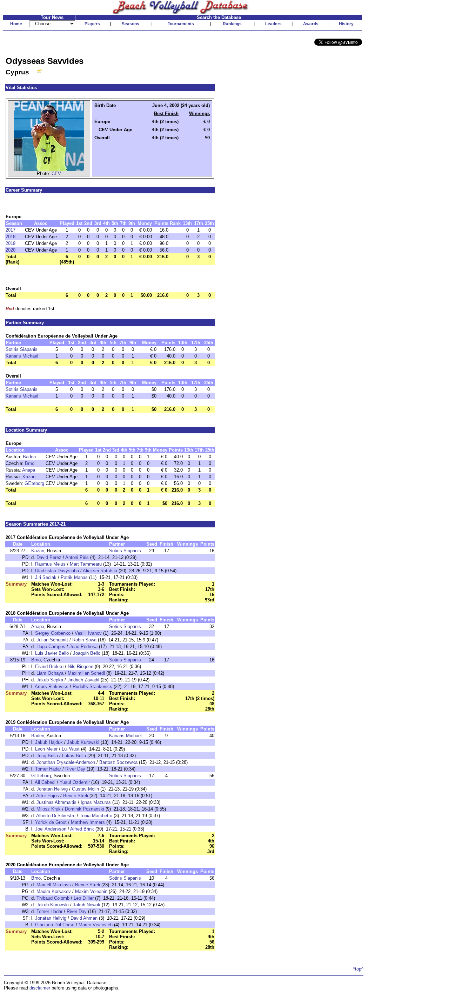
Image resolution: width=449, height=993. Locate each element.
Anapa (28, 470)
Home (16, 23)
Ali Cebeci (45, 782)
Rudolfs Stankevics (92, 686)
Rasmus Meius (50, 564)
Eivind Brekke (49, 666)
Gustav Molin (85, 789)
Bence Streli (75, 795)
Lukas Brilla (74, 755)
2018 (10, 236)
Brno (29, 463)
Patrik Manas (74, 577)
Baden (29, 456)
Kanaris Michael (22, 356)
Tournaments (181, 23)
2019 (10, 243)
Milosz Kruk (48, 809)
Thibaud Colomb (52, 898)
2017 (10, 230)
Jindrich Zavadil (83, 679)
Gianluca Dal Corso (54, 924)
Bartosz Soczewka (118, 762)
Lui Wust (71, 749)
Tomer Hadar (48, 769)
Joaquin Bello (86, 653)
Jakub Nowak (86, 904)
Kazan (28, 476)
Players (92, 23)
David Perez (48, 557)
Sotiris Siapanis (22, 349)
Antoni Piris (77, 557)
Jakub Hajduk (49, 742)
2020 (10, 250)
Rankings (232, 23)
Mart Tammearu (86, 564)
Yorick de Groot (51, 822)
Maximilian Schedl (86, 673)
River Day (75, 769)
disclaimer (39, 988)
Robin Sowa (84, 639)
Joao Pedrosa (83, 646)
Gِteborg (34, 483)
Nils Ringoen (80, 666)
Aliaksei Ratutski (100, 570)
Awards (311, 23)
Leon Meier (46, 749)
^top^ (358, 969)
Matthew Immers (88, 822)
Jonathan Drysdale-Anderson (65, 762)
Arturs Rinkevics (51, 686)
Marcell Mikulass (53, 884)
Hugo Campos (50, 646)
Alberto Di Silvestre (55, 815)
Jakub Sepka (49, 679)
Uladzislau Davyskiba (57, 570)
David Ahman (84, 918)
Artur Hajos (47, 795)
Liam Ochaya (49, 673)
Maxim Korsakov (53, 891)
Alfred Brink (82, 829)
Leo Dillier (84, 898)
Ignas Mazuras (96, 802)
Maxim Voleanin (91, 891)
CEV (56, 173)
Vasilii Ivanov (88, 633)
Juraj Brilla (47, 755)
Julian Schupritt (52, 639)
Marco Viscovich (96, 924)
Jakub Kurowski (83, 742)
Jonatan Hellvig (52, 789)
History (346, 23)
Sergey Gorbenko (53, 633)
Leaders (273, 23)
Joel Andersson (50, 829)
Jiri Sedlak (45, 577)
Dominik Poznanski (84, 809)
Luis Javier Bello (52, 653)
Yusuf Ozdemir (75, 782)
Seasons (130, 23)
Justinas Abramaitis (56, 802)
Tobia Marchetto (96, 815)
